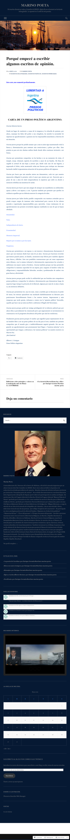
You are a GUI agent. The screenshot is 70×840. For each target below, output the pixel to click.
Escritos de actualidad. (19, 73)
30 (8, 742)
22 (62, 727)
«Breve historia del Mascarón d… (33, 601)
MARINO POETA (35, 5)
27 (43, 735)
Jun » (9, 749)
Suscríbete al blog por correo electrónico (23, 759)
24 (17, 735)
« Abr (5, 749)
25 (25, 735)
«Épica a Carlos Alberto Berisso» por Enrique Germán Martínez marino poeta (30, 575)
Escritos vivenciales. (49, 73)
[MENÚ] (5, 18)
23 (8, 735)
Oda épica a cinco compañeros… (25, 605)
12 (33, 720)
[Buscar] (65, 18)
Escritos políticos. (34, 73)
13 (43, 720)
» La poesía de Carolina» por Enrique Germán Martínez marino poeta (27, 561)
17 (17, 727)
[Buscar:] (34, 420)
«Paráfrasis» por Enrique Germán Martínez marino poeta (23, 579)
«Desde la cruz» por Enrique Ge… (25, 610)
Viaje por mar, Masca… (15, 601)
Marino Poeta (27, 71)
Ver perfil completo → (10, 543)
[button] (30, 668)
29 (62, 735)
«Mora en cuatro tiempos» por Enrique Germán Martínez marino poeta (27, 566)
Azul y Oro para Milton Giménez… (26, 615)
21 (52, 727)
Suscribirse (9, 776)
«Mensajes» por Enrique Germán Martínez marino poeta (22, 570)
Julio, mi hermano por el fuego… (25, 596)
